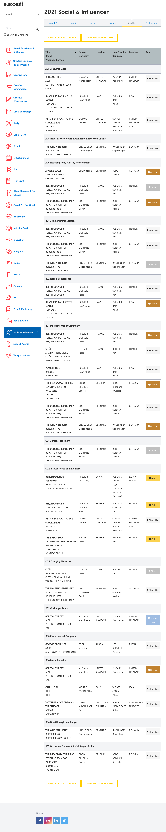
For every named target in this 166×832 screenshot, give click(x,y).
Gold (73, 23)
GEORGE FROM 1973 (55, 644)
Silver (93, 23)
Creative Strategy (22, 111)
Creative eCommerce (20, 87)
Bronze (112, 23)
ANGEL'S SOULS (53, 170)
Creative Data (20, 75)
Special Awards (21, 344)
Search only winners (17, 34)
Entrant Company (83, 54)
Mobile (16, 274)
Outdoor (17, 286)
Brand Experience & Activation (24, 50)
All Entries (151, 23)
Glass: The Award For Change (24, 193)
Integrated (18, 251)
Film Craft (18, 181)
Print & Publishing (22, 309)
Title (47, 52)
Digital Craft (20, 134)
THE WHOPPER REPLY (56, 146)
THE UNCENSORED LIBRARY (59, 201)
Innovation (18, 240)
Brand (48, 56)
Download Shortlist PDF (62, 37)
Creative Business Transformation (22, 63)
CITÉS (48, 349)
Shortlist (132, 23)
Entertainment (21, 158)
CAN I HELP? (51, 687)
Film (15, 169)
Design (16, 123)
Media (16, 263)
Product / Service (54, 60)
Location (100, 52)
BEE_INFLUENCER (54, 186)
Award (149, 52)
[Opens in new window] (39, 820)
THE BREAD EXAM (54, 537)
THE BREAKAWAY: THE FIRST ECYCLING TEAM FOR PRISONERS (59, 387)
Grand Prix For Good (24, 205)
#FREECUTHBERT (54, 77)
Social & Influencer (23, 332)
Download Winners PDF (99, 37)
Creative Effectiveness (20, 99)
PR (14, 297)
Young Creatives (21, 355)
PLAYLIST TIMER (53, 368)
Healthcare (19, 216)
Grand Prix (53, 23)
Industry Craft (21, 228)
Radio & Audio (20, 320)
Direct (16, 146)
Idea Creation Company (119, 54)
